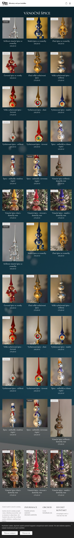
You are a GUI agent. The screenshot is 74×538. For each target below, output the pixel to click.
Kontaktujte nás (47, 513)
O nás (44, 511)
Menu (70, 3)
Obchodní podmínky (30, 515)
